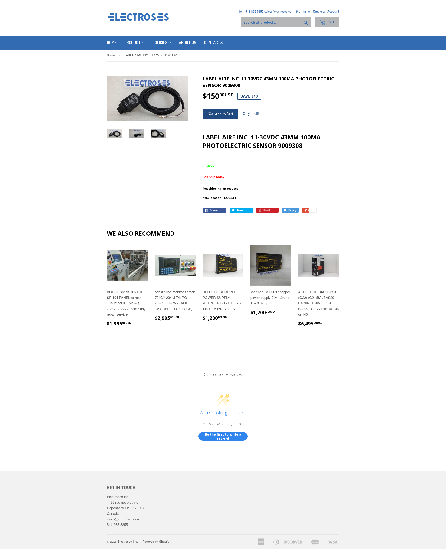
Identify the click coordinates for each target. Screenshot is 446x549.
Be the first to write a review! (223, 436)
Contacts (213, 42)
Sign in (301, 11)
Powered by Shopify (155, 541)
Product (133, 42)
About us (187, 42)
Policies (160, 42)
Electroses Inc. (128, 541)
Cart (330, 22)
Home (111, 42)
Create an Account (326, 11)
